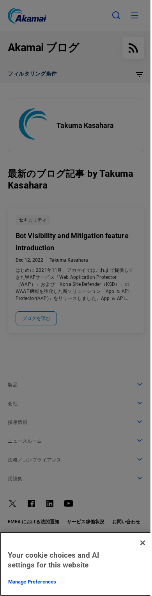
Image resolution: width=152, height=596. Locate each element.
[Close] (142, 542)
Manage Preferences (32, 582)
